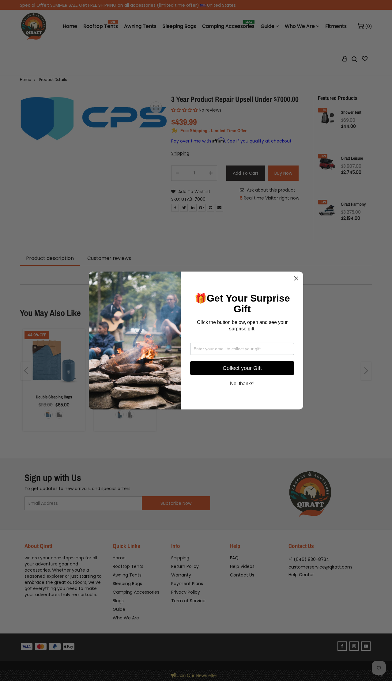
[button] (296, 278)
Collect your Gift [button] (242, 368)
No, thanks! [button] (242, 383)
